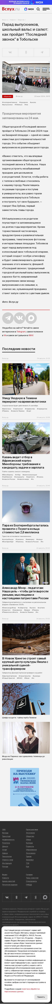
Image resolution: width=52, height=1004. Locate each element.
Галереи (29, 874)
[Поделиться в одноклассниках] (26, 52)
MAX (31, 335)
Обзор (28, 839)
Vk (5, 335)
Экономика (30, 853)
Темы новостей (32, 878)
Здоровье (30, 860)
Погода (5, 866)
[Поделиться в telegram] (42, 52)
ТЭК (27, 863)
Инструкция (7, 863)
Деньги (5, 846)
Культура (29, 843)
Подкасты (30, 846)
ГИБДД (29, 885)
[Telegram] (26, 897)
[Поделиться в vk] (10, 52)
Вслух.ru (10, 9)
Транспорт (6, 836)
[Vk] (7, 897)
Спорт (4, 850)
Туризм (28, 856)
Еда (27, 866)
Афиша (5, 853)
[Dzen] (35, 897)
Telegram (21, 331)
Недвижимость (8, 839)
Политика (6, 843)
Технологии (7, 856)
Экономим (30, 833)
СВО (4, 829)
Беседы (5, 833)
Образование (31, 850)
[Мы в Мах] (29, 9)
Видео (4, 874)
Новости (13, 20)
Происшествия (32, 829)
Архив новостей (8, 881)
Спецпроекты (31, 881)
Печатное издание (9, 885)
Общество (21, 20)
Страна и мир (7, 860)
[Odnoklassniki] (16, 897)
